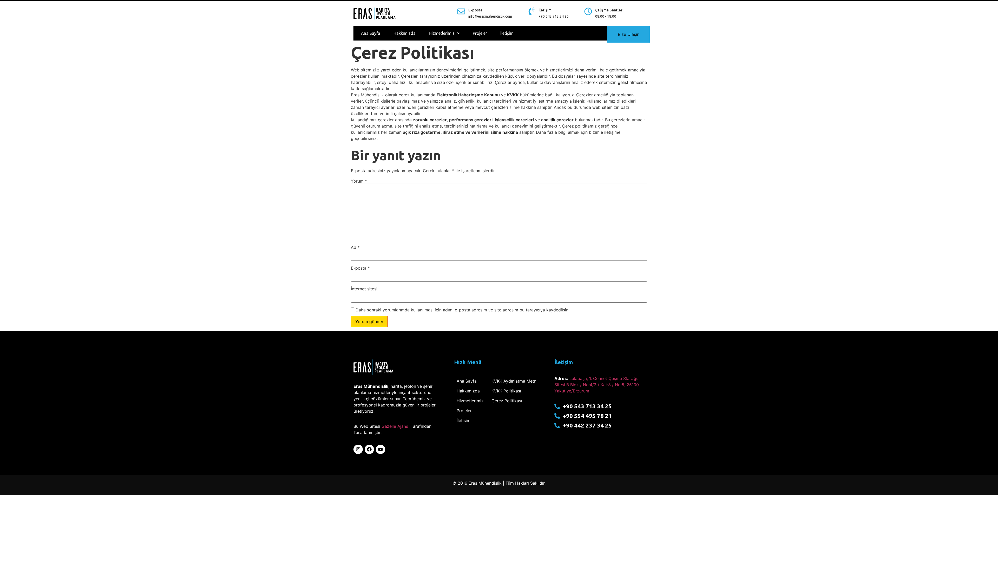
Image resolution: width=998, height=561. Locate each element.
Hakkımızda (404, 33)
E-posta (475, 10)
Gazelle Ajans (395, 426)
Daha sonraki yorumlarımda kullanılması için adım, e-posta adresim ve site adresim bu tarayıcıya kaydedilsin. (462, 310)
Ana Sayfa (370, 33)
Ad (355, 247)
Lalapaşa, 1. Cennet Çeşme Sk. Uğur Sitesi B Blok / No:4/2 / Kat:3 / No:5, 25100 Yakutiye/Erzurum (597, 384)
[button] (444, 33)
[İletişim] (531, 11)
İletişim (545, 10)
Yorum (359, 181)
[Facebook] (369, 449)
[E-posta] (461, 11)
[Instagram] (358, 449)
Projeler (480, 33)
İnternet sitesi (364, 289)
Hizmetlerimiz (442, 33)
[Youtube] (380, 449)
